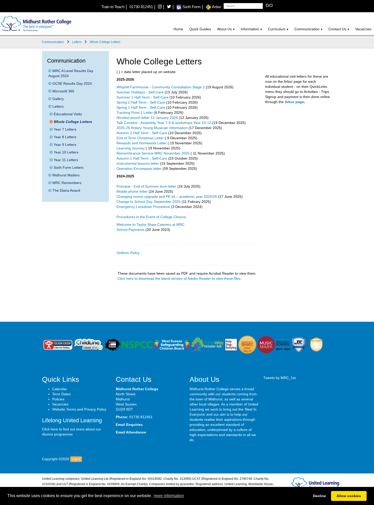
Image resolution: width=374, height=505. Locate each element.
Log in (76, 459)
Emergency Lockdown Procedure (143, 207)
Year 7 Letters (64, 129)
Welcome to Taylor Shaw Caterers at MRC (150, 224)
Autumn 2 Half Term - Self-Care (142, 133)
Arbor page (294, 102)
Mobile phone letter (132, 191)
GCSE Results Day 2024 (71, 83)
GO (269, 5)
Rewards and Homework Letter (142, 143)
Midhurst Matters (65, 175)
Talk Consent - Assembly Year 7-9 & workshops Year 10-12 (164, 123)
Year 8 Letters (64, 137)
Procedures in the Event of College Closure (151, 217)
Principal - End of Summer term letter (146, 186)
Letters (57, 106)
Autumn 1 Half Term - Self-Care (142, 158)
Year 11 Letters (65, 160)
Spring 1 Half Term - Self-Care (141, 107)
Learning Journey (131, 148)
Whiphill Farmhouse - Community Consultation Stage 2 (161, 87)
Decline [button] (319, 496)
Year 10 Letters (65, 152)
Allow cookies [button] (349, 496)
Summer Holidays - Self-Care (140, 92)
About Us (224, 29)
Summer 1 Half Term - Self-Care (142, 97)
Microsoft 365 (62, 91)
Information (250, 29)
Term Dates (61, 394)
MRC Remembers (66, 183)
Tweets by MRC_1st (279, 378)
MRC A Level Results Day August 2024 (70, 73)
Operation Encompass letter (139, 168)
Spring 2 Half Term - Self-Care (141, 102)
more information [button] (169, 496)
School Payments (131, 230)
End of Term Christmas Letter (140, 138)
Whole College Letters (72, 122)
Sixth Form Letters (68, 167)
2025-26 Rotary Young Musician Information (152, 128)
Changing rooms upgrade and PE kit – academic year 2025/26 (167, 196)
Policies (58, 399)
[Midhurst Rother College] (35, 23)
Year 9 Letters (64, 145)
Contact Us (337, 29)
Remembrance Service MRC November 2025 (153, 153)
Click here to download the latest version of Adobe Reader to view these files (179, 278)
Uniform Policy (128, 253)
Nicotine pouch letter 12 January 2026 (147, 118)
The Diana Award (65, 190)
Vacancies (363, 29)
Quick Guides (200, 29)
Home (178, 29)
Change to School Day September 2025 (149, 202)
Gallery (57, 99)
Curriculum (276, 29)
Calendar (59, 389)
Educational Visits (67, 114)
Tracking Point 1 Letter (135, 112)
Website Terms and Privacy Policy (79, 409)
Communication (307, 29)
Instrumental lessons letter (138, 163)
